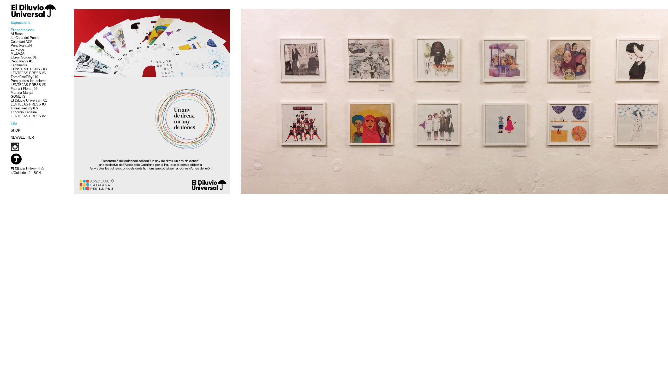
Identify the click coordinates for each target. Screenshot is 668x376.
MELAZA (18, 53)
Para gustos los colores (28, 81)
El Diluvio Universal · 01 (29, 100)
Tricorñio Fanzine (24, 112)
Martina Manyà (22, 93)
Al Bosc (17, 34)
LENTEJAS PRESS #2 (28, 116)
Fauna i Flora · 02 (24, 89)
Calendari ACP (22, 42)
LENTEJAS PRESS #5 (28, 85)
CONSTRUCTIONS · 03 (29, 69)
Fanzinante (19, 65)
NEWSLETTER (22, 137)
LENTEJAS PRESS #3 (28, 104)
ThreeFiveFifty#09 (24, 108)
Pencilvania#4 (21, 46)
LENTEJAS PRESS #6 (28, 73)
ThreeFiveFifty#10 (24, 77)
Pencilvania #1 (22, 61)
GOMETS (18, 96)
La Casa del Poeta (25, 38)
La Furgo (17, 49)
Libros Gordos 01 (24, 57)
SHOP (15, 130)
